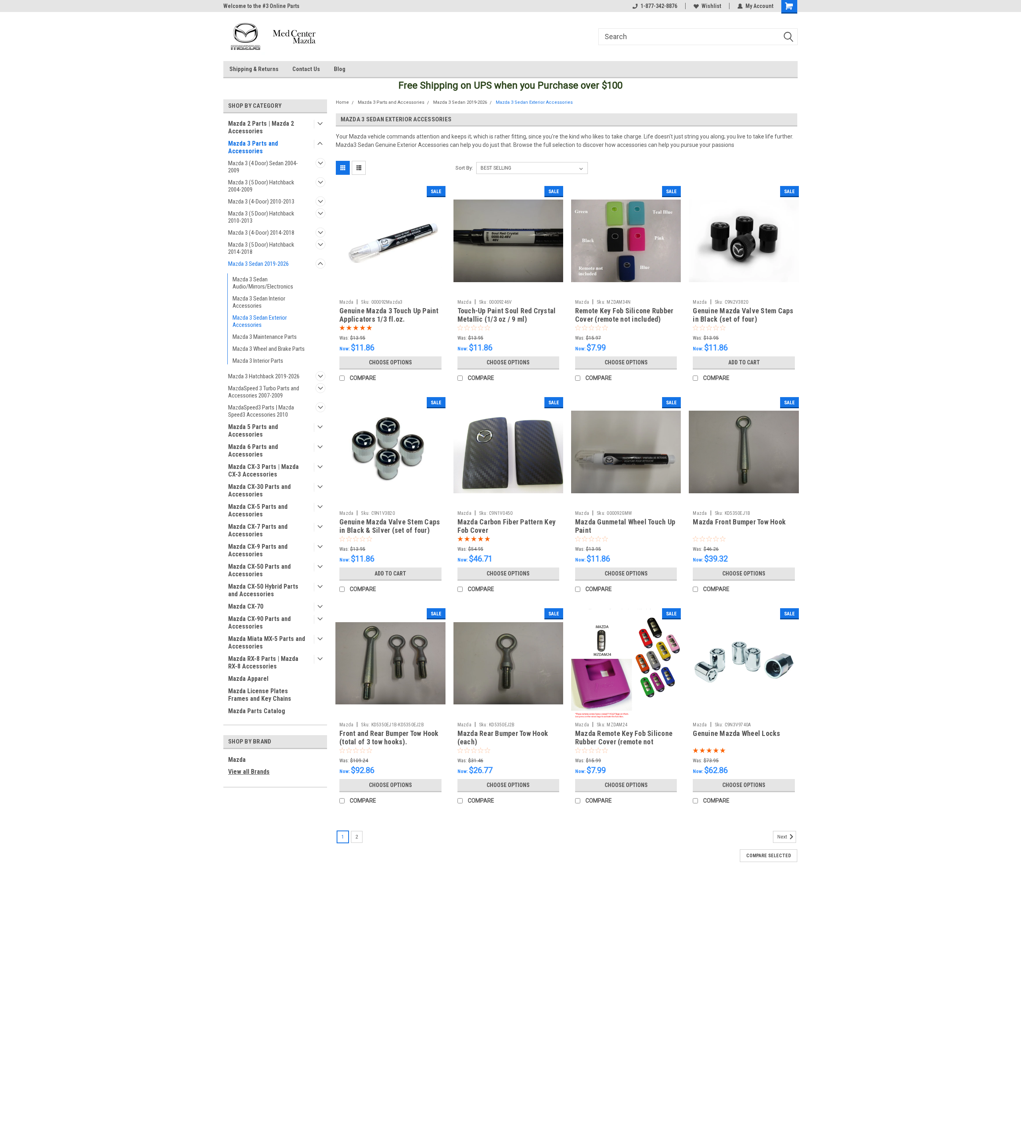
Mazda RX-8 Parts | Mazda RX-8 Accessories (263, 662)
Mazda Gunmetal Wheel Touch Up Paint (625, 526)
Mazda (237, 759)
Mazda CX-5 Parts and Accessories (258, 510)
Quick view (390, 290)
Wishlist (711, 6)
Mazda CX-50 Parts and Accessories (259, 570)
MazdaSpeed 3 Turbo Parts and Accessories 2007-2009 (263, 392)
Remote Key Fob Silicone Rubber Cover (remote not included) (624, 315)
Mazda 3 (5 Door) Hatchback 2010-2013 (261, 217)
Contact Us (306, 69)
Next (782, 837)
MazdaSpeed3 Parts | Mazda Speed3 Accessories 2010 (261, 411)
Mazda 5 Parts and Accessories (253, 430)
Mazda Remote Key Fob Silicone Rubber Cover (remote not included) (623, 741)
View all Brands (249, 771)
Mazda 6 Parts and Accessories (253, 450)
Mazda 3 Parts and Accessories (253, 147)
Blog (339, 69)
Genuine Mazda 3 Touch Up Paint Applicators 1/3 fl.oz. (389, 315)
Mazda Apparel (248, 678)
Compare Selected (768, 855)
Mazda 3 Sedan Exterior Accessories (260, 321)
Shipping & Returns (253, 69)
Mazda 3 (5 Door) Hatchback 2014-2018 (261, 248)
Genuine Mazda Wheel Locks (736, 733)
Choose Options (390, 362)
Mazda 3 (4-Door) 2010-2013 (261, 201)
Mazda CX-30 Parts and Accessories (259, 490)
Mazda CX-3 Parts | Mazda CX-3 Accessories (263, 470)
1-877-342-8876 (659, 6)
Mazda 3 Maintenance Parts (265, 336)
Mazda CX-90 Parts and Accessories (259, 622)
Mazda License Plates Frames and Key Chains (259, 694)
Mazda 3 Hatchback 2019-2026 (264, 376)
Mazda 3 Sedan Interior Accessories (259, 302)
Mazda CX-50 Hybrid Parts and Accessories (263, 590)
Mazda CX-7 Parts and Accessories (258, 530)
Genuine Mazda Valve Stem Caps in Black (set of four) (743, 315)
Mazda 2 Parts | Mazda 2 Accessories (261, 127)
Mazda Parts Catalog (256, 711)
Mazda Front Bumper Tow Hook (739, 522)
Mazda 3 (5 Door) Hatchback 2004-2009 (261, 186)
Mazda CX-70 (245, 606)
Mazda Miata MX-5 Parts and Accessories (266, 642)
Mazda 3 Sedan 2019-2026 (258, 263)
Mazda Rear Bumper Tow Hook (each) (502, 737)
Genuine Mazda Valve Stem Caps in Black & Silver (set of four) (389, 526)
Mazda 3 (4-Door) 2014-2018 (261, 232)
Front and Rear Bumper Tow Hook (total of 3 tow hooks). (389, 737)
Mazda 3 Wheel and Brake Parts (269, 348)
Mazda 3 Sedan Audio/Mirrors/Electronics (263, 283)
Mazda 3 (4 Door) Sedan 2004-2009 (263, 167)
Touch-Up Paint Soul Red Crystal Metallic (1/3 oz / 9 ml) (506, 315)
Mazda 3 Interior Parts (258, 360)
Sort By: (464, 168)
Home (342, 102)
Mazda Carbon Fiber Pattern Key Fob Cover (506, 526)
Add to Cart (744, 362)
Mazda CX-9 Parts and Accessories (258, 550)
